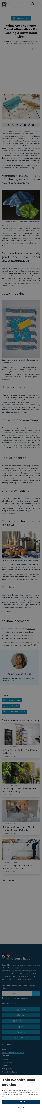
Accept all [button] (21, 1102)
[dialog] (21, 1094)
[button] (21, 1108)
